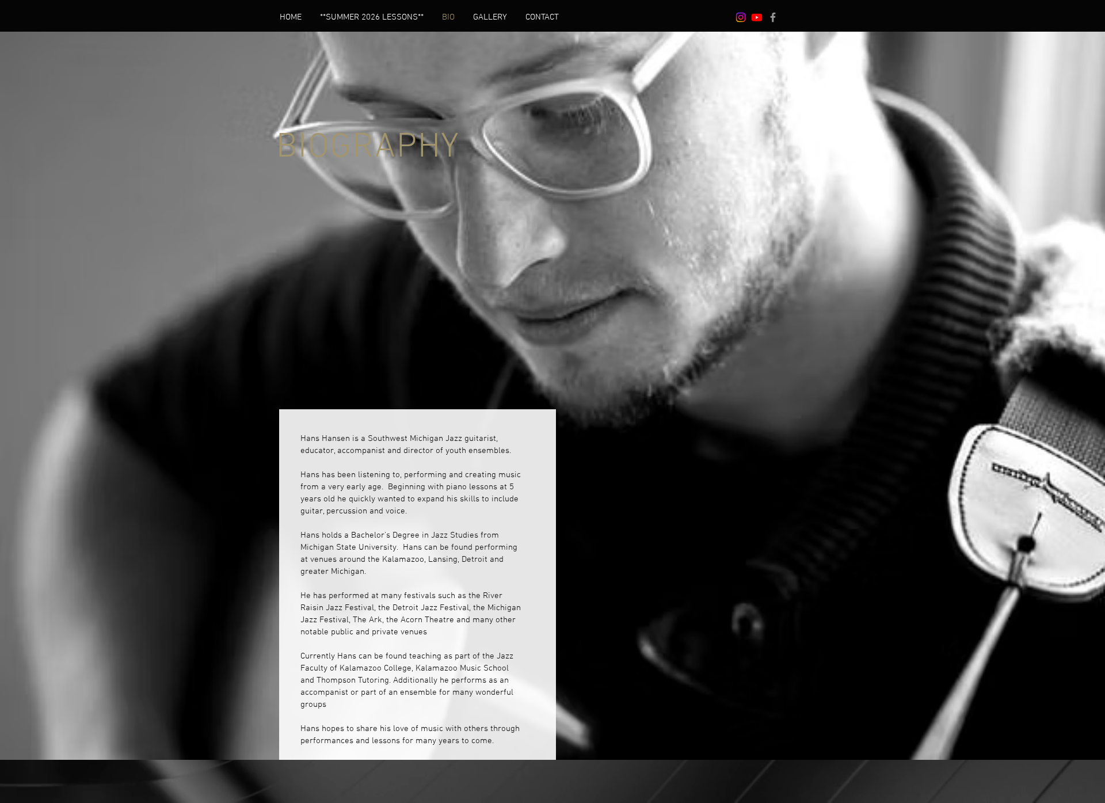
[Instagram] (740, 17)
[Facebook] (773, 17)
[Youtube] (756, 17)
